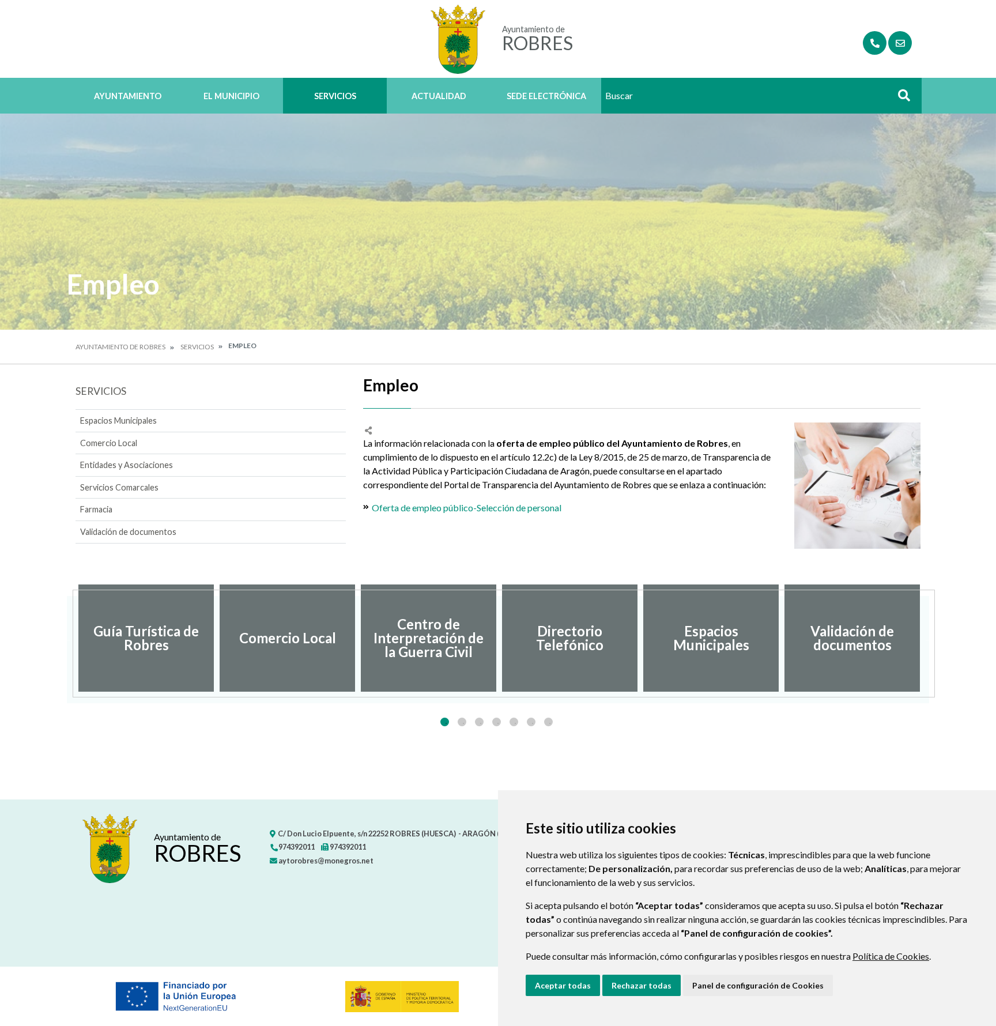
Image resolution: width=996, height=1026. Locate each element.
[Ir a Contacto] (900, 43)
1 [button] (444, 722)
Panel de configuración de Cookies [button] (758, 985)
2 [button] (462, 722)
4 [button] (496, 722)
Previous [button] (67, 638)
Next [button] (929, 638)
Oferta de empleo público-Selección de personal (466, 507)
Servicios (335, 96)
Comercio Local (108, 443)
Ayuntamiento (127, 96)
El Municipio (231, 96)
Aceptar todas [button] (563, 985)
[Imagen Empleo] (857, 486)
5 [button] (514, 722)
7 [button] (548, 722)
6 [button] (531, 722)
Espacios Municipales (118, 420)
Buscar (900, 98)
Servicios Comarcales (119, 487)
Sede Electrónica (546, 96)
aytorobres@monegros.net (325, 860)
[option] (146, 638)
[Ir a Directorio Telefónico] (874, 43)
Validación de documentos (128, 532)
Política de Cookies (890, 955)
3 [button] (479, 722)
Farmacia (96, 509)
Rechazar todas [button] (641, 985)
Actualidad (439, 96)
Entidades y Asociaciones (126, 465)
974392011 (296, 846)
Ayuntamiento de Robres (120, 346)
